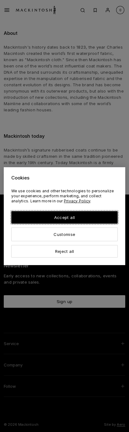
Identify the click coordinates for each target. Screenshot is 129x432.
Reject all (64, 251)
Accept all (64, 217)
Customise (64, 234)
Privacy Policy (77, 201)
